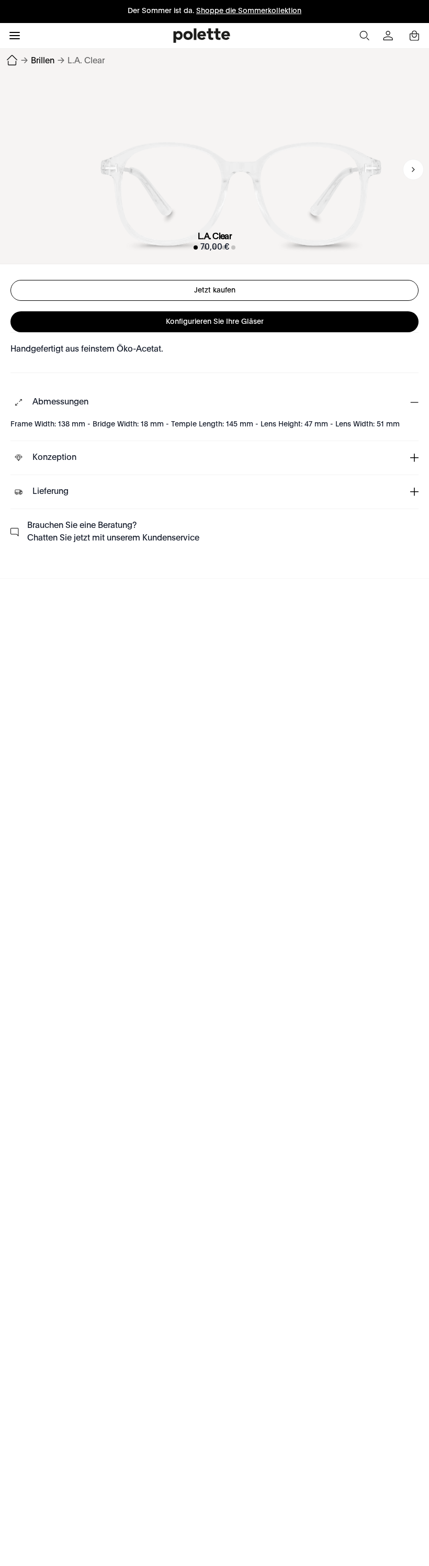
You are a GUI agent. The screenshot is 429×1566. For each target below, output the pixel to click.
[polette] (202, 35)
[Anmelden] (389, 35)
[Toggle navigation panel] (14, 35)
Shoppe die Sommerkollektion (248, 11)
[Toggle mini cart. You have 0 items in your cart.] (414, 35)
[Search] (364, 35)
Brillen (42, 61)
